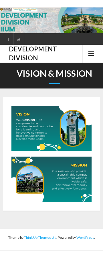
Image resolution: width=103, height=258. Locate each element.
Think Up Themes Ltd (40, 237)
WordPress (85, 237)
